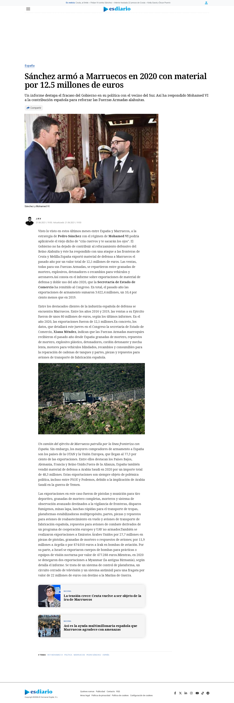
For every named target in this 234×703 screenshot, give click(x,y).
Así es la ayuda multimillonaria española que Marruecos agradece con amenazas (100, 628)
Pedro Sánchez (93, 655)
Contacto (111, 691)
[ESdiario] (117, 9)
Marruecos (79, 655)
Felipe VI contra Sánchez (101, 3)
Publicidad (100, 691)
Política (68, 655)
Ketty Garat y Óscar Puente (159, 3)
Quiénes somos (87, 691)
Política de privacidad (101, 695)
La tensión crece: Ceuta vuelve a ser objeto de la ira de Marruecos (102, 598)
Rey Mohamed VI (55, 655)
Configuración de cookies (141, 695)
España (30, 66)
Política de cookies (120, 695)
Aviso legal (85, 695)
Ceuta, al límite (82, 3)
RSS (118, 691)
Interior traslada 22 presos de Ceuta (129, 3)
